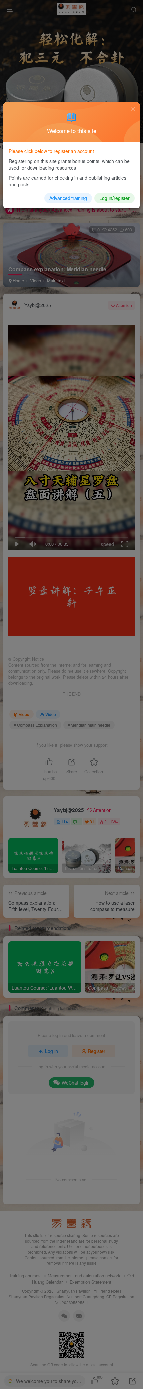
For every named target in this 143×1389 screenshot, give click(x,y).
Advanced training (68, 198)
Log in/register (114, 198)
